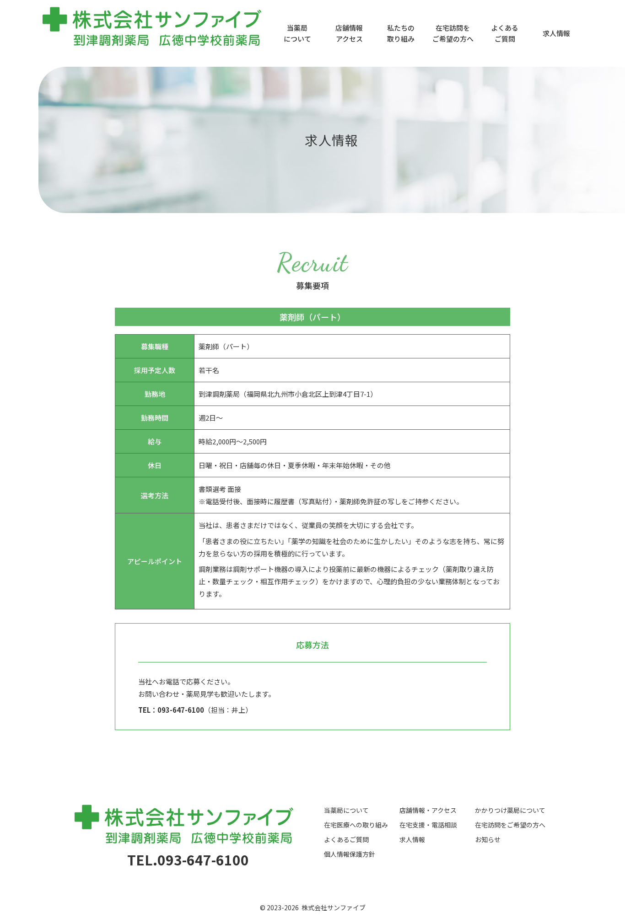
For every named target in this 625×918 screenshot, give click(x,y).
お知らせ (488, 839)
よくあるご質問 (504, 33)
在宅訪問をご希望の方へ (453, 33)
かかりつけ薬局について (510, 810)
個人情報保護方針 (349, 854)
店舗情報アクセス (349, 33)
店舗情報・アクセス (428, 810)
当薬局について (297, 33)
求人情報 (556, 33)
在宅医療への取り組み (356, 824)
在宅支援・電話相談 (428, 824)
